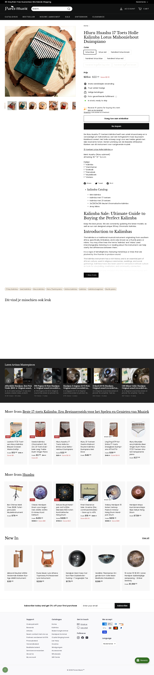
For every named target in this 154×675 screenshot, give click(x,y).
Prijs (86, 72)
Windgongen (57, 647)
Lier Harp (55, 641)
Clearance (98, 17)
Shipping (87, 112)
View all (145, 538)
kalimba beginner (95, 289)
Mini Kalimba (95, 195)
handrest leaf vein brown (125, 65)
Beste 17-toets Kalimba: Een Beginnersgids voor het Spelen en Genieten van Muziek (85, 412)
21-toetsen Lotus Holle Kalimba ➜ (98, 149)
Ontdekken (81, 17)
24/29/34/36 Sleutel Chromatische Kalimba (109, 203)
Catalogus (11, 17)
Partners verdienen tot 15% (37, 637)
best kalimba (25, 289)
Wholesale (56, 654)
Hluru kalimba (38, 289)
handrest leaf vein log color (98, 65)
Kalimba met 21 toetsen (100, 200)
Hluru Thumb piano (54, 289)
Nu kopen (116, 126)
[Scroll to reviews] (116, 45)
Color (86, 47)
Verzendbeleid (32, 644)
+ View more (91, 275)
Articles (29, 631)
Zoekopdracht (32, 624)
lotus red (102, 52)
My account (31, 657)
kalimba (82, 289)
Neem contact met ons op (37, 634)
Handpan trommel (59, 634)
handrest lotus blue (94, 58)
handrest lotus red (115, 58)
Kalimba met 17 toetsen (100, 197)
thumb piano (110, 289)
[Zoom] (40, 61)
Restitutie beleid (33, 647)
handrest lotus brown (120, 52)
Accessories (57, 650)
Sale (67, 17)
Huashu (28, 475)
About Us (30, 654)
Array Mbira (95, 206)
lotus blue (90, 52)
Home (86, 26)
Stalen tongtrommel (60, 631)
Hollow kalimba (70, 289)
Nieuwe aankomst (50, 17)
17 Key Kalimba (12, 289)
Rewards (30, 627)
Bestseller (29, 17)
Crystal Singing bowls (60, 637)
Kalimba (55, 627)
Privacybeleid (32, 641)
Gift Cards (56, 657)
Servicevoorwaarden (35, 650)
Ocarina (55, 644)
